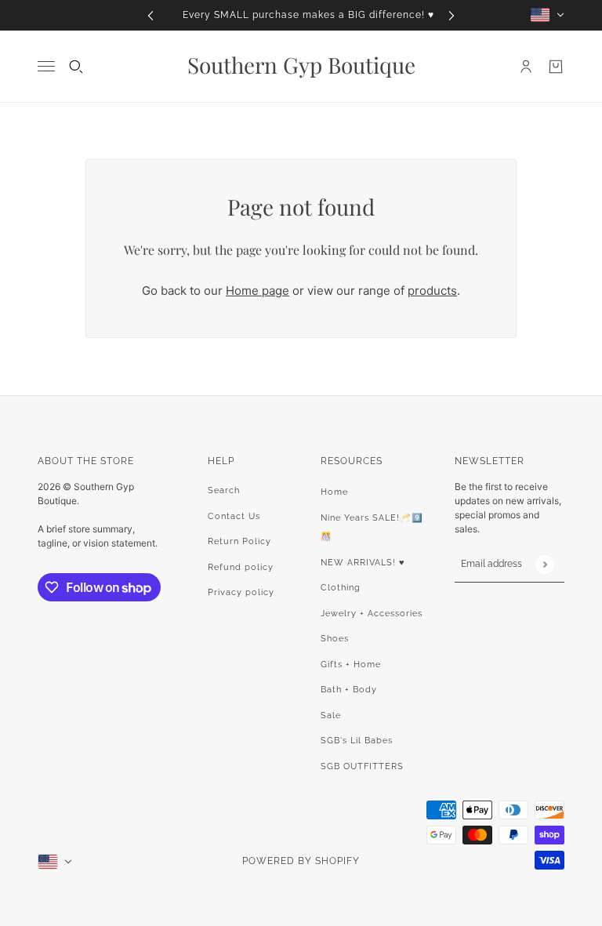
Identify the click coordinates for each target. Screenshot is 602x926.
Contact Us (234, 516)
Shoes (335, 639)
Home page (257, 290)
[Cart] (555, 66)
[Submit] (544, 564)
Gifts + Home (351, 664)
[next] (451, 15)
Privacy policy (241, 592)
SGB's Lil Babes (357, 740)
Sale (331, 715)
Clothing (341, 588)
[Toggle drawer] (46, 66)
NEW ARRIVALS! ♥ (363, 562)
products (432, 290)
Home (334, 492)
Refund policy (241, 567)
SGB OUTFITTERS (362, 766)
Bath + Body (349, 690)
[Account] (526, 66)
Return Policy (239, 541)
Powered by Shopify (301, 860)
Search (224, 490)
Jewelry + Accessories (371, 613)
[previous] (150, 15)
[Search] (76, 66)
